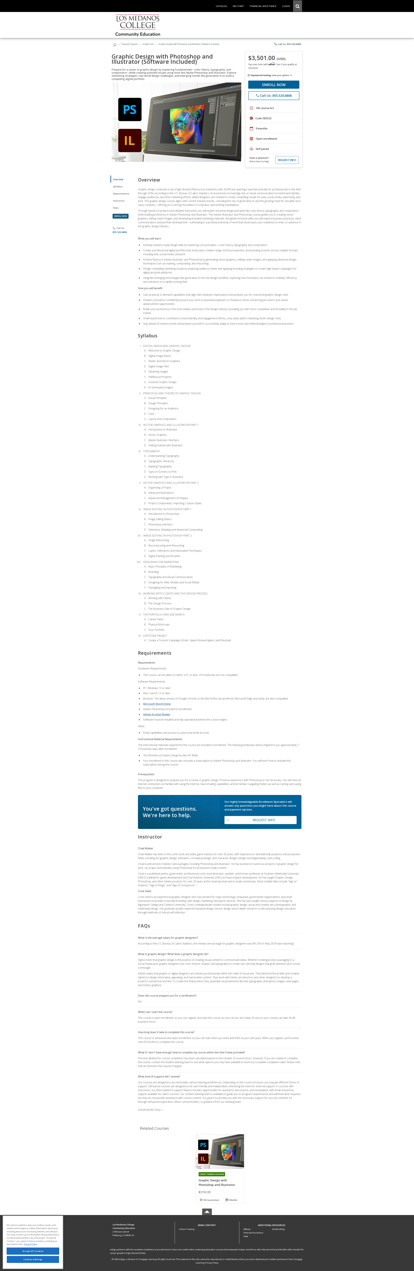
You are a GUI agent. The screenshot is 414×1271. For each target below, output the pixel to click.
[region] (33, 1242)
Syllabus (118, 186)
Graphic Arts (148, 44)
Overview (118, 179)
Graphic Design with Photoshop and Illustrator (217, 1182)
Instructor (119, 200)
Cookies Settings (33, 1259)
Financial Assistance (253, 1232)
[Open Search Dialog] (297, 6)
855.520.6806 (120, 232)
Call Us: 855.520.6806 (287, 44)
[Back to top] (207, 1224)
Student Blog (278, 1229)
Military (247, 1229)
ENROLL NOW (274, 84)
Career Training (186, 1229)
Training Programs (129, 44)
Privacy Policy (211, 1262)
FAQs (116, 207)
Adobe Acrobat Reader (156, 714)
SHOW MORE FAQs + (150, 1110)
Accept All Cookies (33, 1251)
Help (246, 1236)
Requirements (121, 193)
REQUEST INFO (287, 160)
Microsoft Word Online (157, 704)
